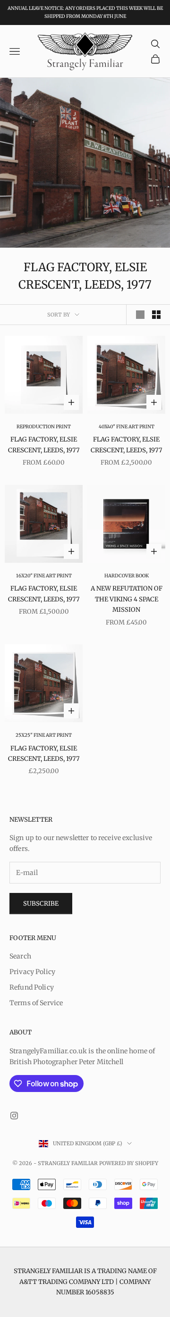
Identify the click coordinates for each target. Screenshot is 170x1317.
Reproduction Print (44, 427)
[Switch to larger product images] (140, 315)
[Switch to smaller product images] (156, 315)
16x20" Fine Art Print (44, 576)
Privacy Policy (32, 971)
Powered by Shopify (128, 1163)
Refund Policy (31, 987)
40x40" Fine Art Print (126, 427)
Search (20, 956)
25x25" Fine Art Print (44, 735)
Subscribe (41, 904)
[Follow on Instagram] (14, 1115)
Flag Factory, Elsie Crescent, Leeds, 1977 (44, 444)
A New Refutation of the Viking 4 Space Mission (126, 599)
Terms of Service (36, 1003)
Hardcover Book (126, 576)
